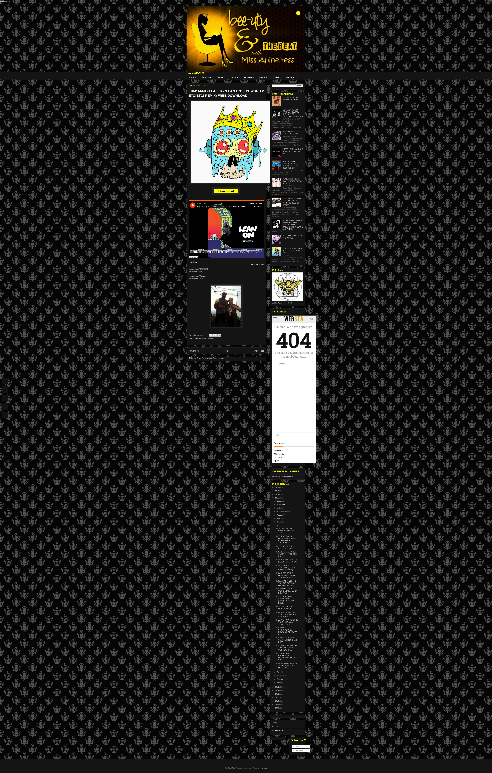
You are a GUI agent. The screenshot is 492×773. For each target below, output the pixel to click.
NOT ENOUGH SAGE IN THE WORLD (292, 237)
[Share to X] (215, 335)
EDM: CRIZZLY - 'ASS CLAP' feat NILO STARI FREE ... (286, 640)
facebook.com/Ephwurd (197, 276)
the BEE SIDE (277, 731)
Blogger (264, 768)
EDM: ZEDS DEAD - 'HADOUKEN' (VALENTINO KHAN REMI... (285, 600)
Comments (299, 751)
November (281, 504)
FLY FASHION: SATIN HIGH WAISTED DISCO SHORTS (292, 181)
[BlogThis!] (212, 335)
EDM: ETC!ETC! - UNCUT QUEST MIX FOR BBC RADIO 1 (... (287, 554)
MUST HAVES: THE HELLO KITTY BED (285, 547)
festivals (276, 77)
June (279, 522)
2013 (277, 690)
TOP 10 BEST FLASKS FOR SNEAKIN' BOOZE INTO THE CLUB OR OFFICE (292, 202)
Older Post (259, 351)
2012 (277, 694)
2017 (277, 491)
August (280, 515)
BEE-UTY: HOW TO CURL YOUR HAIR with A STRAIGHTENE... (287, 622)
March (280, 676)
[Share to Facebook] (217, 335)
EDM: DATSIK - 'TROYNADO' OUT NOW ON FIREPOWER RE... (286, 631)
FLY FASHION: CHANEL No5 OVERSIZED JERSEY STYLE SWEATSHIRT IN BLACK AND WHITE (293, 224)
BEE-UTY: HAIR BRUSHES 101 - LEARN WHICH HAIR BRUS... (285, 656)
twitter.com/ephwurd (196, 278)
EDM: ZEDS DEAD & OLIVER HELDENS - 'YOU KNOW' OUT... (285, 575)
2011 (277, 697)
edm (196, 339)
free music (221, 77)
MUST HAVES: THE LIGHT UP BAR (284, 607)
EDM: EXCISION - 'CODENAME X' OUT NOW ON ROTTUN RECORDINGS (291, 165)
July (279, 518)
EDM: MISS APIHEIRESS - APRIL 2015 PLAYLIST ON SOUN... (287, 665)
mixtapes (290, 77)
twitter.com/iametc (195, 271)
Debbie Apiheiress (6, 1)
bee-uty (235, 77)
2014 (277, 687)
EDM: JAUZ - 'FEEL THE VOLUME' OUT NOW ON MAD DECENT (286, 583)
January (280, 682)
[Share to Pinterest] (220, 335)
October (280, 508)
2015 (277, 498)
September (281, 511)
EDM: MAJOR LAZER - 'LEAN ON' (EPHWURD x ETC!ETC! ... (286, 614)
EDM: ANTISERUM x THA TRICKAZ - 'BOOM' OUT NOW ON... (286, 648)
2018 (277, 487)
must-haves (249, 77)
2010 (277, 701)
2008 (277, 708)
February (281, 679)
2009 (277, 704)
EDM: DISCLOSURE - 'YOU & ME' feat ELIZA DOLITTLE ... (286, 591)
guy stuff (263, 77)
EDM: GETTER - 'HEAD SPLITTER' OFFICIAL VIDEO (292, 250)
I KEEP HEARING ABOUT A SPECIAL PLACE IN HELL (293, 151)
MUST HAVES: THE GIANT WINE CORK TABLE (285, 530)
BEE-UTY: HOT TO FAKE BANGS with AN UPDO (286, 561)
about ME (276, 726)
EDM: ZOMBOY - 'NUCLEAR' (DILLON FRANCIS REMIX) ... (285, 567)
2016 (277, 494)
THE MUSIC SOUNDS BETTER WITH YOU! (291, 98)
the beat (193, 77)
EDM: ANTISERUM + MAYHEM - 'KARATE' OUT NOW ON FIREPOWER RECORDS (293, 113)
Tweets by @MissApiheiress (283, 476)
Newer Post (194, 351)
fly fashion (206, 77)
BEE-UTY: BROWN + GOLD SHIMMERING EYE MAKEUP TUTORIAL (286, 539)
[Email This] (210, 335)
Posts (296, 747)
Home (226, 351)
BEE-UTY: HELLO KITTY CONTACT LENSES (293, 133)
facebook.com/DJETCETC (198, 269)
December (281, 501)
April (279, 672)
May (279, 525)
